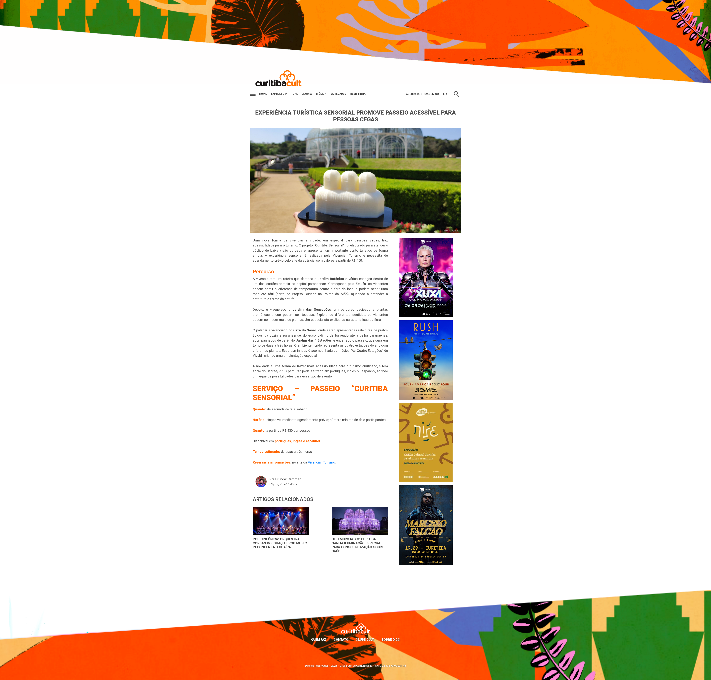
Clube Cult (365, 639)
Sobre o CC (391, 639)
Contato (341, 639)
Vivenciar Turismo (321, 462)
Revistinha (357, 93)
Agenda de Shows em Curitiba (426, 94)
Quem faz (318, 639)
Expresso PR (279, 93)
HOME (263, 93)
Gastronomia (302, 93)
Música (321, 93)
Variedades (338, 93)
